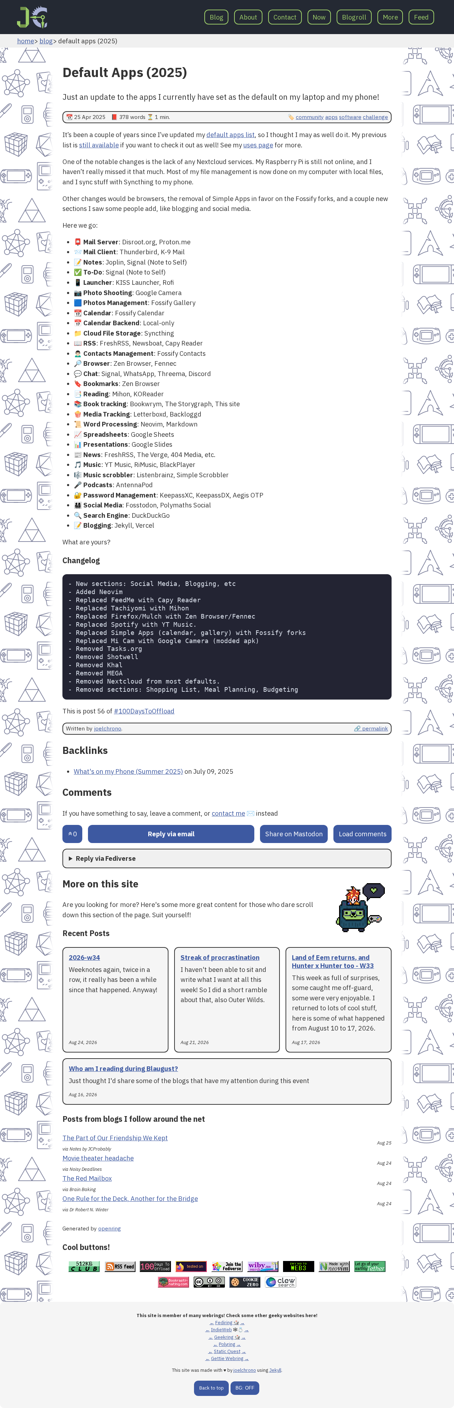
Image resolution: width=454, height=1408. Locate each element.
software (350, 116)
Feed (421, 17)
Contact (285, 17)
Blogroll (354, 17)
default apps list (230, 134)
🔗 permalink (371, 728)
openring (109, 1228)
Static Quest (227, 1351)
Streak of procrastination (220, 957)
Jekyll (275, 1370)
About (248, 17)
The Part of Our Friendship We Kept (115, 1138)
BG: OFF (245, 1388)
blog (46, 41)
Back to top (211, 1388)
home (25, 41)
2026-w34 (84, 957)
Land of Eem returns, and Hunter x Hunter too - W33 (333, 961)
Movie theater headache (98, 1158)
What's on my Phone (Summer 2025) (128, 771)
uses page (258, 145)
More (390, 17)
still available (99, 145)
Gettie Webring (227, 1358)
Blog (216, 17)
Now (319, 17)
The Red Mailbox (87, 1178)
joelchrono (107, 728)
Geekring (223, 1337)
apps (331, 116)
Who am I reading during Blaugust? (123, 1068)
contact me (228, 813)
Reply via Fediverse (106, 858)
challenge (375, 116)
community (310, 116)
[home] (32, 17)
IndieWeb (221, 1330)
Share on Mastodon (294, 834)
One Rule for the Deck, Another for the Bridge (130, 1198)
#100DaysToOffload (144, 711)
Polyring (227, 1344)
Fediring (223, 1323)
